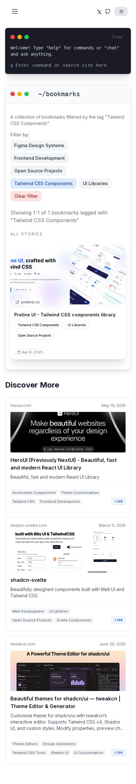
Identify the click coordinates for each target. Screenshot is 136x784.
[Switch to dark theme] (121, 11)
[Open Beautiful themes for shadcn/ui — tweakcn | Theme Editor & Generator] (68, 700)
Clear (117, 37)
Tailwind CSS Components (43, 183)
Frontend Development (39, 158)
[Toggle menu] (15, 11)
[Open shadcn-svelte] (68, 574)
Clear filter (26, 196)
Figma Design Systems (39, 145)
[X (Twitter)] (98, 11)
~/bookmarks (59, 94)
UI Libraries (95, 183)
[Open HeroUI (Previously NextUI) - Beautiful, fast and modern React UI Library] (68, 455)
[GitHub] (107, 11)
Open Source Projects (38, 170)
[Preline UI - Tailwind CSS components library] (68, 275)
